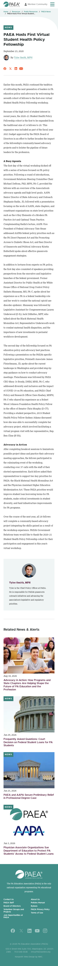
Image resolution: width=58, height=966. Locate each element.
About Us (35, 899)
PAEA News (46, 12)
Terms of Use (37, 913)
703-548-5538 (21, 952)
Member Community (37, 4)
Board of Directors (12, 906)
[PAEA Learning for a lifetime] (12, 4)
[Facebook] (13, 931)
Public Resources (31, 12)
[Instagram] (45, 931)
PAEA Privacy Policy (40, 909)
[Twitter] (21, 931)
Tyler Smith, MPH (23, 57)
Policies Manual (38, 903)
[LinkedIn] (29, 931)
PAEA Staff (9, 903)
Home (6, 12)
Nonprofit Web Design (25, 957)
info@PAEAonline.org (40, 952)
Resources (16, 12)
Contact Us (9, 899)
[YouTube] (37, 930)
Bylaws (34, 906)
